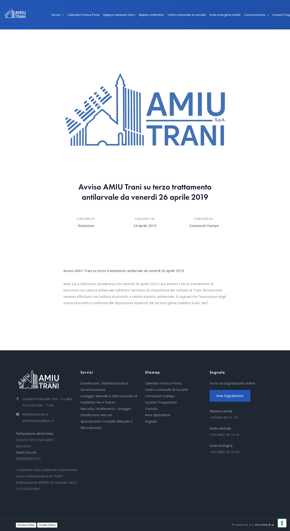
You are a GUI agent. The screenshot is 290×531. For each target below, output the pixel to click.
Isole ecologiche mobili (225, 15)
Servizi (55, 15)
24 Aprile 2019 (144, 225)
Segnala (151, 421)
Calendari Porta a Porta (84, 15)
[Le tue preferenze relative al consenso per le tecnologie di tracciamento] (282, 523)
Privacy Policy (26, 524)
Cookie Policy (47, 524)
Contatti (151, 408)
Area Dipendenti (157, 415)
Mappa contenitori (151, 15)
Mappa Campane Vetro (119, 15)
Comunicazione (254, 15)
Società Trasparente (161, 402)
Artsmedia (264, 525)
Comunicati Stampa (204, 225)
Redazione (86, 225)
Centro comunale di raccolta (187, 15)
